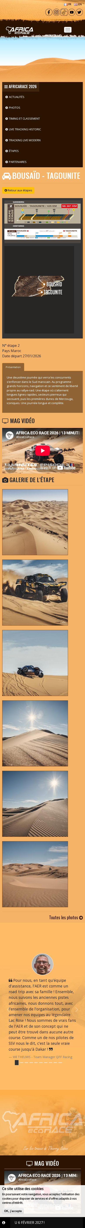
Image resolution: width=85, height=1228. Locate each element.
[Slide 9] (60, 1062)
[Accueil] (42, 24)
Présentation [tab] (13, 367)
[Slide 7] (50, 1062)
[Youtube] (71, 12)
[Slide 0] (16, 1062)
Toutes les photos (64, 917)
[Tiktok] (64, 12)
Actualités (16, 97)
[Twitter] (79, 12)
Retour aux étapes (19, 190)
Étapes (14, 151)
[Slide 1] (21, 1062)
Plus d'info (31, 1203)
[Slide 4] (36, 1062)
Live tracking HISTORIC (25, 129)
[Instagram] (56, 12)
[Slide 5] (40, 1062)
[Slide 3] (31, 1062)
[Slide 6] (46, 1062)
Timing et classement (24, 118)
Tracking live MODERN (25, 140)
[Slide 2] (26, 1062)
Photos (14, 108)
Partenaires (18, 162)
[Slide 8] (55, 1062)
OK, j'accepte (13, 1211)
